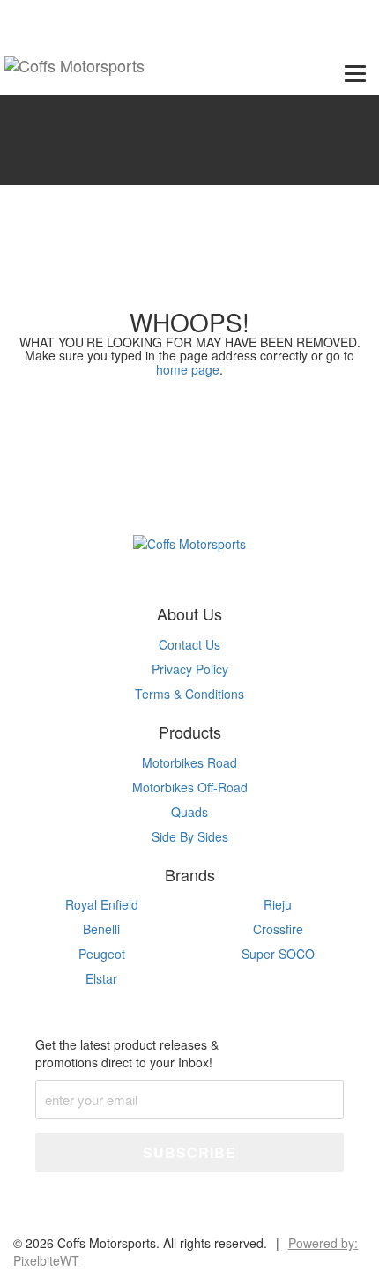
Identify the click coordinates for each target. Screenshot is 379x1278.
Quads (189, 812)
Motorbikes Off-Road (190, 787)
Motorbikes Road (189, 762)
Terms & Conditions (189, 693)
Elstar (101, 978)
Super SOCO (278, 953)
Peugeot (101, 953)
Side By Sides (190, 836)
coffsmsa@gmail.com (213, 16)
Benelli (101, 929)
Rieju (278, 904)
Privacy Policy (190, 669)
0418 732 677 (61, 16)
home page (187, 369)
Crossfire (278, 929)
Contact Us (189, 644)
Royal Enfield (101, 904)
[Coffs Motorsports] (74, 69)
